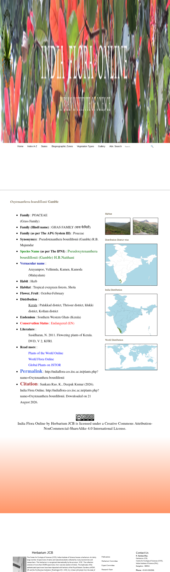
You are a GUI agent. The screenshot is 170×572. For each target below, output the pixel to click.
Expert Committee (108, 565)
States (44, 146)
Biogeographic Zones (62, 146)
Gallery (101, 146)
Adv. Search (115, 146)
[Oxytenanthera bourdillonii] (117, 233)
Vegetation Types (85, 146)
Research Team (107, 570)
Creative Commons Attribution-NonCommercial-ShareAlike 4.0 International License (98, 426)
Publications (106, 557)
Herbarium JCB (63, 423)
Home (20, 146)
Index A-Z (32, 146)
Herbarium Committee (110, 561)
